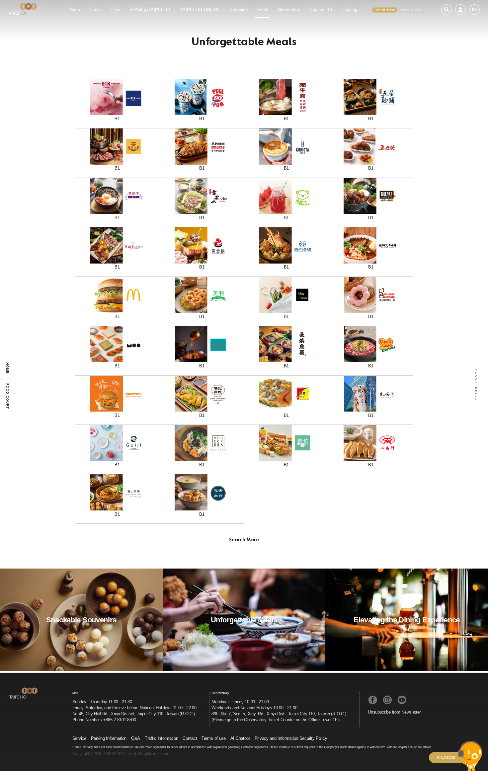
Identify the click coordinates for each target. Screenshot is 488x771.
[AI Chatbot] (470, 758)
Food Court (7, 396)
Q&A (135, 738)
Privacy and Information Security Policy (291, 738)
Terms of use (213, 738)
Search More (244, 540)
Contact (190, 738)
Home (7, 367)
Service (79, 738)
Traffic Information (161, 738)
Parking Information (108, 738)
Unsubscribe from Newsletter (394, 712)
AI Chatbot (240, 738)
